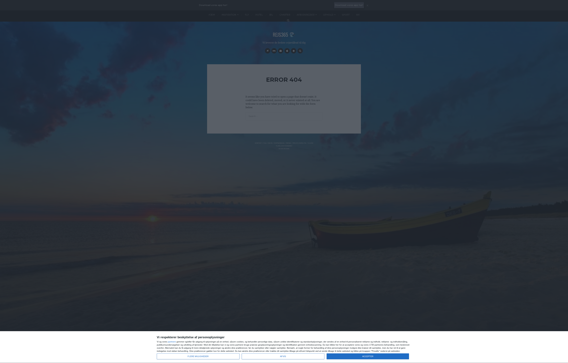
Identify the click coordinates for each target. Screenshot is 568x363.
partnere (172, 342)
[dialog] (284, 347)
